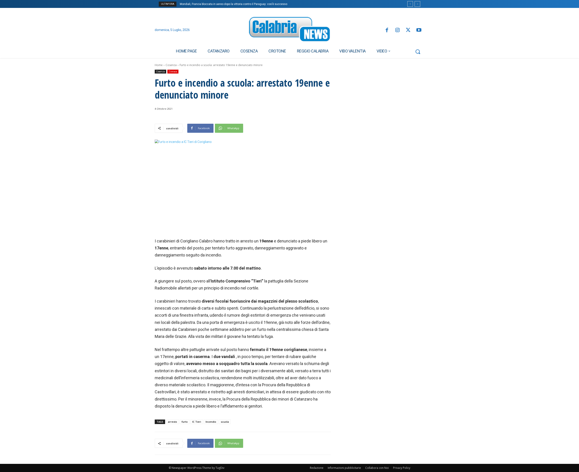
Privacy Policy (401, 468)
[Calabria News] (289, 30)
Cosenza (171, 65)
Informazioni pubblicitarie (344, 468)
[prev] (410, 4)
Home (159, 65)
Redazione (316, 468)
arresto (172, 421)
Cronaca (173, 71)
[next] (417, 4)
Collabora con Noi (377, 468)
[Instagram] (397, 30)
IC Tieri (196, 421)
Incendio (211, 421)
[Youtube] (419, 30)
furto (185, 421)
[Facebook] (386, 30)
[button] (417, 51)
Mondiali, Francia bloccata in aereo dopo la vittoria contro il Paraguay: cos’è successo (233, 4)
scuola (225, 421)
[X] (408, 30)
